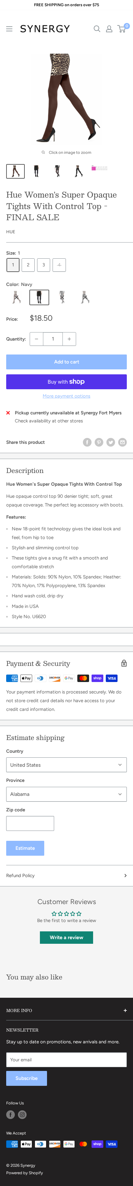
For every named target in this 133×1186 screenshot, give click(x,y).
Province (15, 780)
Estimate (25, 848)
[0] (122, 29)
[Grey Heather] (62, 297)
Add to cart (66, 362)
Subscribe (26, 1078)
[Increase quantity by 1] (69, 339)
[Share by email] (122, 442)
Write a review (66, 937)
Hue (10, 231)
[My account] (109, 28)
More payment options (66, 396)
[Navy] (39, 297)
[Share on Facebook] (87, 442)
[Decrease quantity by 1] (36, 339)
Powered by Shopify (24, 1172)
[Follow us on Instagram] (22, 1114)
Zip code (15, 810)
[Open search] (97, 28)
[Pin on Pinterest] (99, 442)
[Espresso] (16, 297)
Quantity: (16, 339)
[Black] (85, 297)
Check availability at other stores (49, 421)
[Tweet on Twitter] (110, 442)
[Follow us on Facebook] (10, 1114)
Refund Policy (20, 875)
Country (14, 751)
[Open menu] (9, 28)
